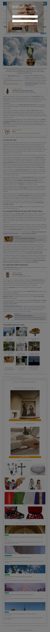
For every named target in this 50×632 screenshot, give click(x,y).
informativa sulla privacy (31, 23)
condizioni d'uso (24, 23)
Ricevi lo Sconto (17, 28)
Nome (13, 14)
